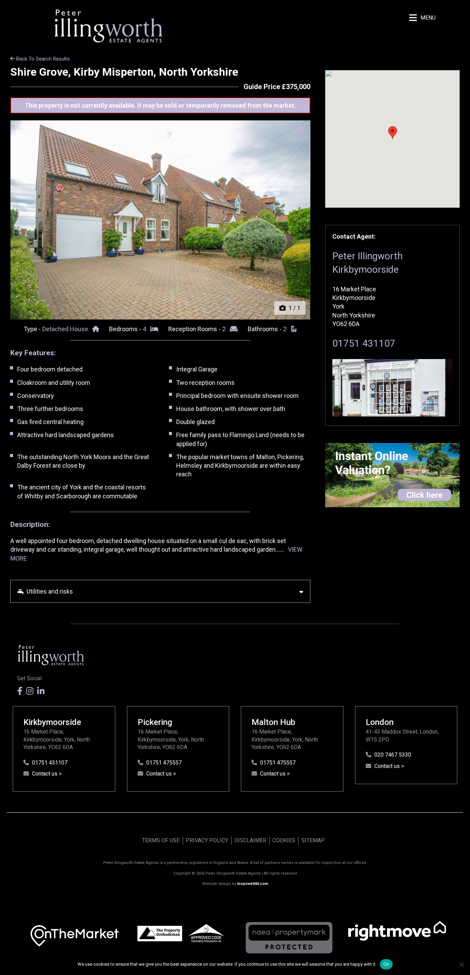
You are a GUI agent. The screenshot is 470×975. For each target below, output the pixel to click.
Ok (386, 964)
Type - (33, 329)
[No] (461, 964)
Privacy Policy (207, 840)
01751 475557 (164, 762)
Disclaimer (250, 840)
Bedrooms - (125, 329)
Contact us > (47, 773)
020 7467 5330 (392, 754)
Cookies (284, 840)
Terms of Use (161, 840)
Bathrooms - (265, 329)
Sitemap (313, 840)
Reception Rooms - (195, 329)
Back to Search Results (42, 59)
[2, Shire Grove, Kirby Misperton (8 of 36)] (160, 219)
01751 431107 (363, 343)
